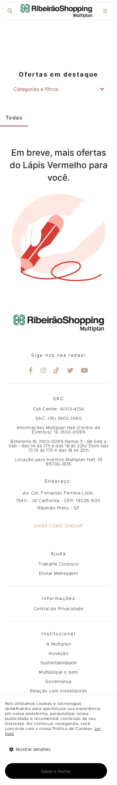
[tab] (14, 117)
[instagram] (43, 371)
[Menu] (105, 11)
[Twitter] (70, 371)
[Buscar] (9, 11)
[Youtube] (84, 371)
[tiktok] (57, 371)
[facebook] (31, 371)
